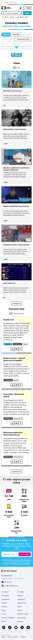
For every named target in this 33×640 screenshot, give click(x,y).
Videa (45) (16, 34)
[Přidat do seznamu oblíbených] (29, 73)
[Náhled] (16, 349)
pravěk (12, 17)
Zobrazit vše (16, 303)
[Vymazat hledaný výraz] (21, 13)
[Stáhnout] (12, 349)
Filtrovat (18, 55)
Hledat (27, 13)
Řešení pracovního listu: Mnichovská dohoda (13, 433)
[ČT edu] (5, 8)
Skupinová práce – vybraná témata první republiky (14, 359)
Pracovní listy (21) (23, 39)
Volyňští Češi (8, 320)
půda (26, 17)
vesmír (17, 17)
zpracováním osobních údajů (21, 564)
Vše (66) (6, 34)
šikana (22, 17)
